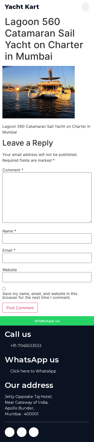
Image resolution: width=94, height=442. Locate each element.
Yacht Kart (22, 6)
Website (9, 270)
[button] (85, 7)
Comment (12, 170)
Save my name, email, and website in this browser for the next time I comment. (39, 295)
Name (9, 231)
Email (8, 250)
